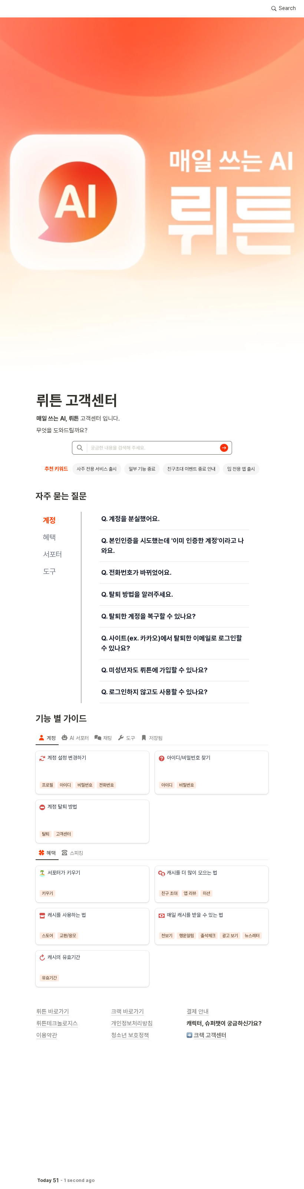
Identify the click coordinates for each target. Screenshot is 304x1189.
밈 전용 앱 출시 (241, 469)
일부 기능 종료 (142, 469)
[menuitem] (47, 737)
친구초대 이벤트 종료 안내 (191, 469)
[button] (283, 8)
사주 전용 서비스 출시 (97, 469)
